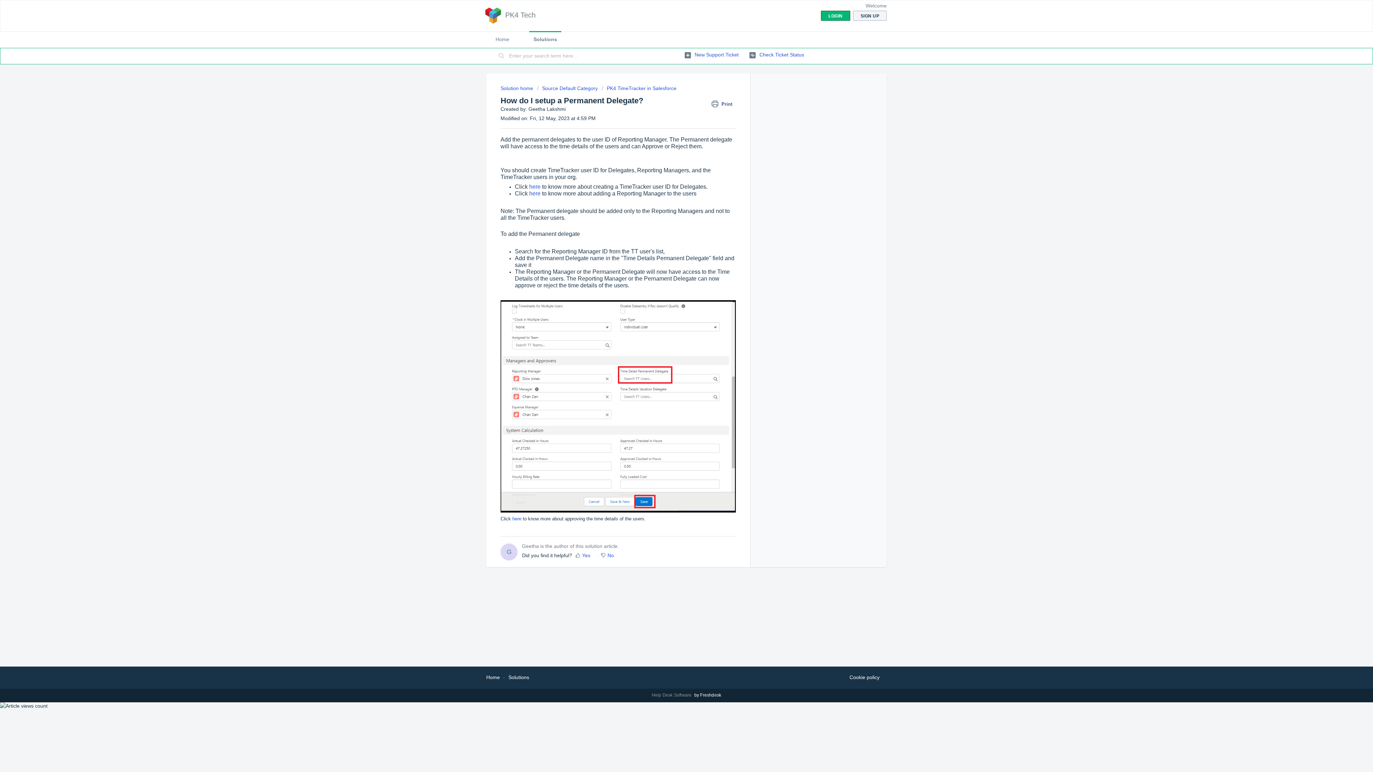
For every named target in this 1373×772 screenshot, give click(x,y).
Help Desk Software (672, 695)
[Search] (502, 56)
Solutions (545, 39)
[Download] (673, 299)
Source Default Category (570, 88)
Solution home (518, 88)
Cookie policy (865, 677)
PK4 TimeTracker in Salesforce (641, 88)
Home (502, 39)
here (535, 187)
